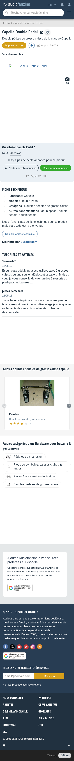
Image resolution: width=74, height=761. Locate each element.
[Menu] (69, 12)
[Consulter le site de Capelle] (40, 32)
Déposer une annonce (55, 167)
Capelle (66, 38)
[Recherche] (6, 12)
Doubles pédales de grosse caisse (46, 205)
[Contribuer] (32, 45)
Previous (4, 406)
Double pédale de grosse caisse (22, 38)
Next (69, 406)
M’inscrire (49, 676)
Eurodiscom (28, 241)
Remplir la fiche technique (20, 233)
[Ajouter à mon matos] (47, 32)
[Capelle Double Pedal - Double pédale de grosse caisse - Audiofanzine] (16, 4)
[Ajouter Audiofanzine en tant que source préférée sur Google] (20, 588)
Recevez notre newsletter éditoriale (26, 668)
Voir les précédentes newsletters (22, 684)
